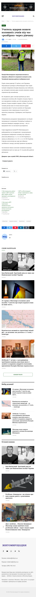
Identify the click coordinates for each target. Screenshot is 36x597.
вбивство (5, 221)
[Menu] (3, 16)
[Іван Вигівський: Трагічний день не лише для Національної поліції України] (18, 262)
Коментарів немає (23, 39)
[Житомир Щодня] (18, 16)
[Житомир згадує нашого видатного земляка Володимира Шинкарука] (6, 431)
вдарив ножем (13, 221)
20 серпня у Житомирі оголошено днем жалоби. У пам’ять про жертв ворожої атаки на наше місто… (17, 303)
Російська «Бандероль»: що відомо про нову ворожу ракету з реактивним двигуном (19, 496)
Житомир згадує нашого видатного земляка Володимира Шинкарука (22, 431)
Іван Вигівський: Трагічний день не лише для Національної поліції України (18, 274)
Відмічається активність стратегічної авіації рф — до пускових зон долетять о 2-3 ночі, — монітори (17, 332)
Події (3, 25)
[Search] (33, 16)
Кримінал (21, 221)
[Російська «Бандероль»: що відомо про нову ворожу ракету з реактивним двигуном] (18, 483)
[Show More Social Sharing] (32, 46)
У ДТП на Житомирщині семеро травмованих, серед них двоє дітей (25, 192)
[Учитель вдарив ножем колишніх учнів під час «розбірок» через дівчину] (18, 60)
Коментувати (18, 374)
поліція (29, 221)
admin (9, 39)
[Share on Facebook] (6, 46)
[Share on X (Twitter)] (16, 46)
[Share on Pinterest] (26, 46)
